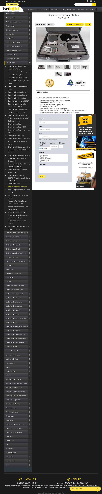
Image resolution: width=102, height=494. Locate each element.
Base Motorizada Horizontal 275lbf (18, 101)
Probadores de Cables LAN (14, 387)
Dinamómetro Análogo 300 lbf (17, 127)
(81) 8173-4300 (21, 1)
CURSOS (63, 9)
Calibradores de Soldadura (14, 46)
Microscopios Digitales (13, 355)
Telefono (52, 143)
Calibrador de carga (14, 121)
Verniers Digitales (11, 453)
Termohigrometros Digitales (14, 428)
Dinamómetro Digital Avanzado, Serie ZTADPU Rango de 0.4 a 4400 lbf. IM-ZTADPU (19, 150)
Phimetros (9, 375)
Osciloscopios (10, 371)
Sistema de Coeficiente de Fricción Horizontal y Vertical (18, 228)
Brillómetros (9, 38)
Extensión (61, 143)
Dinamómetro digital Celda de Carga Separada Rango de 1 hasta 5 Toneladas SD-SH (19, 158)
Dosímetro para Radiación (13, 237)
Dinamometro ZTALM (14, 184)
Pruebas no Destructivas (13, 404)
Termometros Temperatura (14, 432)
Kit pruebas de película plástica (17, 187)
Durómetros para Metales (13, 249)
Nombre (41, 126)
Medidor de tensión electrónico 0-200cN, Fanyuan (18, 208)
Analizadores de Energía (13, 22)
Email (40, 133)
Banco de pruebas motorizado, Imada (19, 72)
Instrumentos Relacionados (75, 24)
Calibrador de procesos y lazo (15, 42)
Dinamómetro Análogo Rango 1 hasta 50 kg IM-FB (19, 131)
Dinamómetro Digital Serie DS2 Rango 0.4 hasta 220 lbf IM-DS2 (19, 165)
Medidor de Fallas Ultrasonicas (15, 286)
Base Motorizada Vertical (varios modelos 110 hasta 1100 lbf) (17, 111)
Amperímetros (10, 18)
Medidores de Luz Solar (13, 330)
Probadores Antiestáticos (13, 379)
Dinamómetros (10, 63)
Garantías (61, 493)
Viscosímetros (10, 461)
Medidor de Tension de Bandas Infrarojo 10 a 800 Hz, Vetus (17, 202)
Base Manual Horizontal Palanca (17, 95)
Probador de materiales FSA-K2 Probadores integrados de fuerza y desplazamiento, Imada (18, 215)
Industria (41, 152)
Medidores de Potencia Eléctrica (16, 339)
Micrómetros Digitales (12, 351)
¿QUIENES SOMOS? (90, 9)
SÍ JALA (46, 9)
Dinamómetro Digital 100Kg (16, 136)
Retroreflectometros (12, 412)
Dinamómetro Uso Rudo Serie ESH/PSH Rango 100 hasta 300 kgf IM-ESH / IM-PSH (19, 178)
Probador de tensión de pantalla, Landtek (17, 222)
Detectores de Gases (12, 59)
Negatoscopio (10, 363)
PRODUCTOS (31, 9)
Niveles (8, 367)
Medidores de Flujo (12, 322)
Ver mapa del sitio (42, 493)
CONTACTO (80, 9)
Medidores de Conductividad (14, 306)
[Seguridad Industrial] (53, 159)
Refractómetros (11, 408)
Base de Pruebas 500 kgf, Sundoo (18, 78)
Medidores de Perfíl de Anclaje (15, 334)
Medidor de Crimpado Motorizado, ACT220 (18, 196)
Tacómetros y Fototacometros (15, 424)
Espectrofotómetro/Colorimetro (15, 261)
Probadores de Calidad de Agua (15, 392)
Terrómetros (9, 436)
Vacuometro (9, 449)
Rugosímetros (10, 416)
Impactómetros (10, 269)
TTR (7, 445)
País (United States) (42, 144)
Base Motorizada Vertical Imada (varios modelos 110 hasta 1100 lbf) (18, 116)
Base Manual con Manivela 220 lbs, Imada (18, 88)
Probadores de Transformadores (16, 396)
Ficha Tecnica (41, 24)
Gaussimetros (10, 265)
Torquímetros (10, 440)
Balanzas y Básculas (12, 30)
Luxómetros (9, 277)
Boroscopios (10, 34)
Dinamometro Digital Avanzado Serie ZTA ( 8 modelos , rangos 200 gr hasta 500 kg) (19, 141)
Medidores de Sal (11, 347)
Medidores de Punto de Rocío (15, 343)
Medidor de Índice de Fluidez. (15, 290)
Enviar (41, 176)
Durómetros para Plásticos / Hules (16, 253)
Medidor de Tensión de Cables (15, 294)
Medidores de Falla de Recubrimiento (17, 318)
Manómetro (9, 282)
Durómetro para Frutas (12, 241)
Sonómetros (9, 420)
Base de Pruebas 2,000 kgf (16, 75)
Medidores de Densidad (13, 310)
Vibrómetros (9, 457)
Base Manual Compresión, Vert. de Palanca (18, 82)
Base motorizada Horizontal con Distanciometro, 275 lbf (17, 105)
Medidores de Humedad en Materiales (17, 326)
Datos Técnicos (43, 92)
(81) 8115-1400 (11, 1)
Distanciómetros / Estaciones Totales (17, 233)
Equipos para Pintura (12, 257)
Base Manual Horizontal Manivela (17, 92)
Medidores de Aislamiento (14, 302)
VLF (7, 465)
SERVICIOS (39, 9)
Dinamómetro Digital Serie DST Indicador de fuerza (17, 67)
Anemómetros (10, 26)
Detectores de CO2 (11, 54)
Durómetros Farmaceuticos (14, 245)
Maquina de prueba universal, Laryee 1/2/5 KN (19, 191)
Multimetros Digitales (12, 359)
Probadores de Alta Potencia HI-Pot (16, 383)
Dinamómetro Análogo (14, 124)
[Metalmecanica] (53, 160)
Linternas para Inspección (13, 273)
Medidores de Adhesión (13, 298)
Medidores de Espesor (13, 314)
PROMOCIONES (71, 9)
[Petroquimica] (53, 155)
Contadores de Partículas (13, 50)
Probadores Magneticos (13, 400)
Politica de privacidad (53, 493)
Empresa (41, 119)
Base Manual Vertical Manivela (17, 98)
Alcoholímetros (10, 14)
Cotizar (88, 24)
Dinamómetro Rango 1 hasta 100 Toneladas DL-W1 (17, 171)
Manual (51, 24)
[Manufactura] (53, 157)
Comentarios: (42, 164)
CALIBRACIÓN (54, 9)
